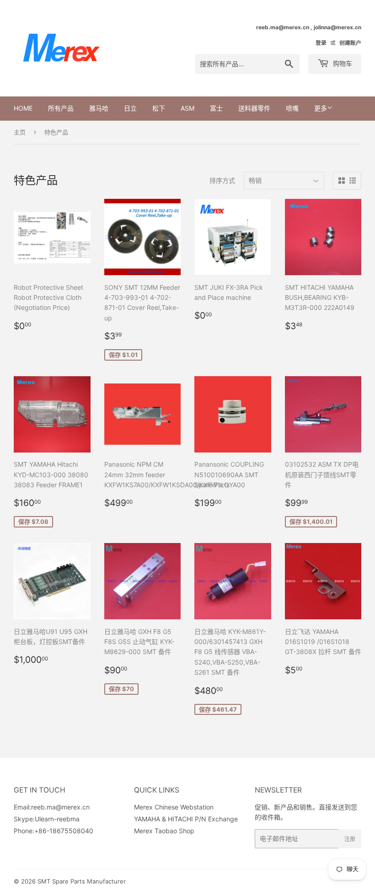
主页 (20, 132)
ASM (187, 108)
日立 (130, 108)
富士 (216, 108)
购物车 (341, 63)
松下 (158, 108)
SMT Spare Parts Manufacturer (82, 881)
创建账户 (350, 42)
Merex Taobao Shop (164, 831)
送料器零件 (254, 108)
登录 (321, 42)
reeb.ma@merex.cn (60, 807)
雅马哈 (98, 108)
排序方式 (222, 180)
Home (23, 108)
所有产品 (61, 108)
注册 (349, 839)
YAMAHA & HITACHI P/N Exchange (186, 819)
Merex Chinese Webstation (174, 807)
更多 (320, 108)
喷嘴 (292, 108)
